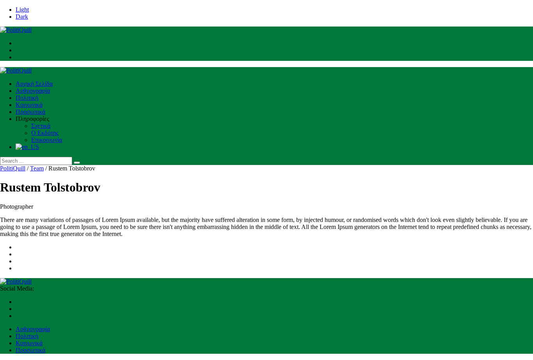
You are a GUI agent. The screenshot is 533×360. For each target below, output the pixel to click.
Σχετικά (40, 125)
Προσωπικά (30, 111)
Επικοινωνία (46, 140)
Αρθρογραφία (33, 90)
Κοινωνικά (29, 104)
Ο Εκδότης (45, 132)
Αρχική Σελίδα (34, 83)
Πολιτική (27, 97)
